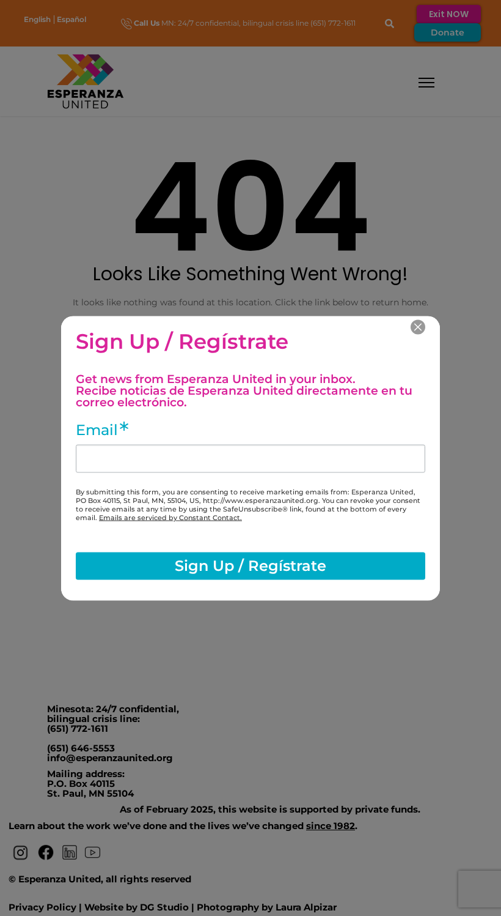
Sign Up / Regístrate (250, 566)
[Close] (418, 326)
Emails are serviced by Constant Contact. (170, 517)
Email (97, 429)
